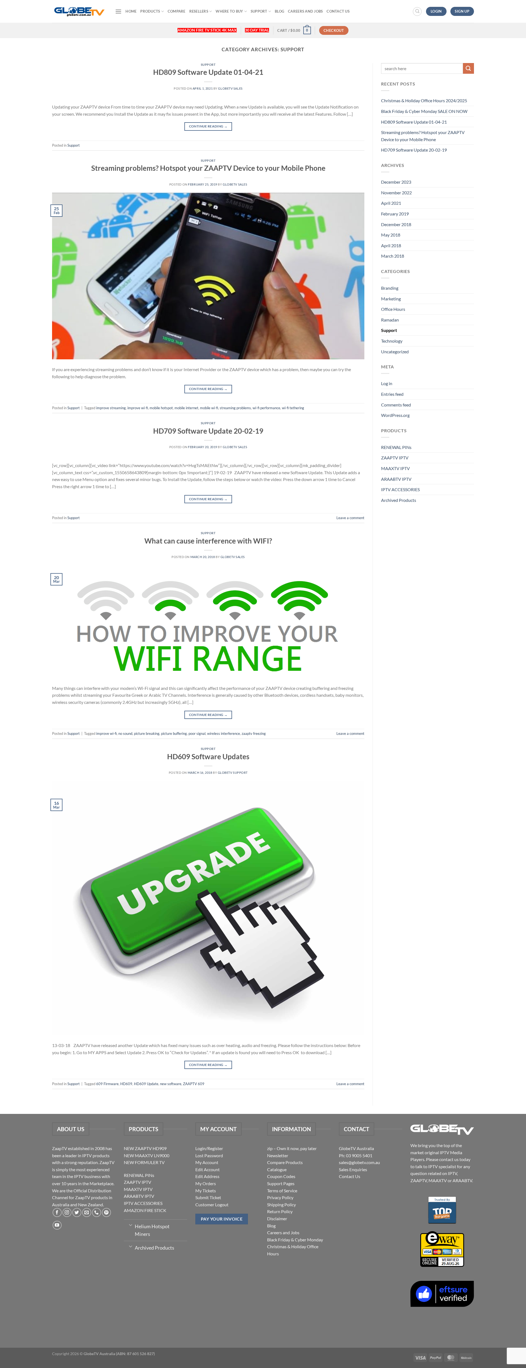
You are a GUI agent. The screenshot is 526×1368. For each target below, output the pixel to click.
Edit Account (207, 1169)
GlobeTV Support (233, 772)
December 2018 (396, 224)
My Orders (205, 1183)
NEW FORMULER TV (144, 1162)
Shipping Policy (281, 1204)
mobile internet (186, 408)
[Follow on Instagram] (67, 1212)
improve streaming (111, 408)
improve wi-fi (137, 408)
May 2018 (390, 234)
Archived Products (398, 500)
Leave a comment (350, 518)
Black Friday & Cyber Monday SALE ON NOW (424, 111)
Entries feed (392, 394)
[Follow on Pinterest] (106, 1212)
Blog (279, 11)
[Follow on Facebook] (57, 1212)
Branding (389, 288)
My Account (206, 1162)
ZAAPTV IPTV (394, 457)
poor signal (196, 733)
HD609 (126, 1084)
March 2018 (392, 255)
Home (130, 11)
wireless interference (223, 733)
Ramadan (390, 319)
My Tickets (205, 1190)
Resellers (198, 11)
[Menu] (118, 11)
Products (150, 11)
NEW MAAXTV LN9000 (146, 1155)
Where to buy (229, 11)
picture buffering (174, 733)
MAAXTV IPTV (395, 468)
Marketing (391, 298)
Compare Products (285, 1162)
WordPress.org (395, 415)
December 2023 (396, 181)
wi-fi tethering (293, 408)
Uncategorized (395, 351)
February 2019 (395, 213)
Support (259, 11)
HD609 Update (146, 1084)
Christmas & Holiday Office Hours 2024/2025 (424, 100)
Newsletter (277, 1155)
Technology (391, 340)
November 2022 (396, 192)
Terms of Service (282, 1190)
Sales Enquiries (353, 1169)
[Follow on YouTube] (57, 1225)
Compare (176, 11)
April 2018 (391, 245)
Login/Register (209, 1148)
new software (170, 1084)
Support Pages (281, 1183)
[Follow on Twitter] (76, 1212)
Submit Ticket (208, 1197)
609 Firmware (107, 1084)
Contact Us (338, 11)
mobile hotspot (161, 408)
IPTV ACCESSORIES (400, 489)
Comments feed (396, 404)
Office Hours (393, 309)
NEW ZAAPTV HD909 (145, 1148)
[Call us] (96, 1212)
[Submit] (468, 68)
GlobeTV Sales (230, 88)
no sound (125, 733)
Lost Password (209, 1155)
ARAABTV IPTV (396, 479)
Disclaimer (277, 1218)
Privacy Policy (280, 1197)
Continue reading (208, 126)
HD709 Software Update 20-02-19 (208, 431)
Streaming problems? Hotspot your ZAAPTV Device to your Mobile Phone (208, 168)
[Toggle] (130, 1224)
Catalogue (277, 1169)
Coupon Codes (281, 1176)
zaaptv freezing (254, 733)
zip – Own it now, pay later (292, 1148)
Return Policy (280, 1211)
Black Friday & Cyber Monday (295, 1239)
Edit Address (207, 1176)
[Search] (417, 11)
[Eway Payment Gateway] (442, 1248)
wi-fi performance (266, 408)
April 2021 (391, 203)
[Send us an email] (86, 1212)
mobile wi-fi (209, 408)
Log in (386, 383)
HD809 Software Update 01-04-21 (208, 72)
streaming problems (235, 408)
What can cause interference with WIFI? (208, 541)
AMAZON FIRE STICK (145, 1210)
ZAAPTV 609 (193, 1084)
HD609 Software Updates (208, 756)
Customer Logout (211, 1204)
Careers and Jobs (305, 11)
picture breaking (146, 733)
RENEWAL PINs (396, 447)
